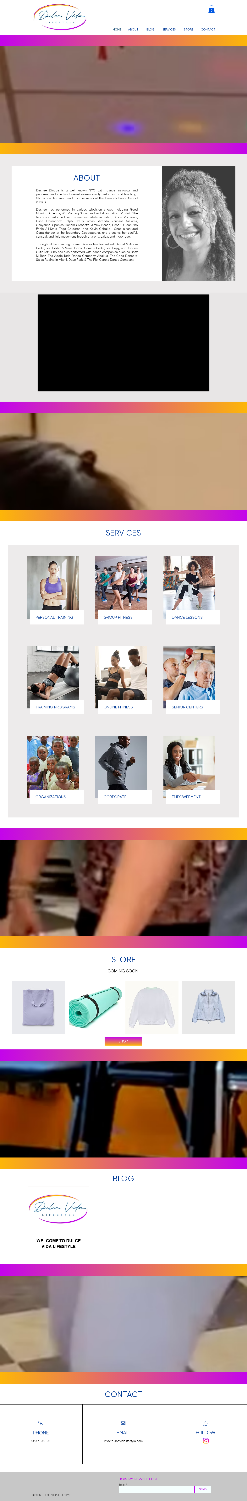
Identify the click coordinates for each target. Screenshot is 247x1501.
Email (122, 1484)
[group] (123, 1007)
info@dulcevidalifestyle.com (123, 1441)
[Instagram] (206, 1440)
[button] (211, 9)
